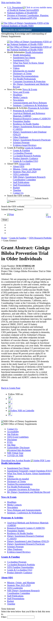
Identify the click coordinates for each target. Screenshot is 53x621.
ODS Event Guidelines (18, 437)
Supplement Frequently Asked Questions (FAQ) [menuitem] (29, 471)
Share (4, 220)
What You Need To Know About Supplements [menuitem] (28, 473)
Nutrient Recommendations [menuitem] (25, 76)
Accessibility (13, 431)
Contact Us (12, 429)
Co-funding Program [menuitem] (22, 153)
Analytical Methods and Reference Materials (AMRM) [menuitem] (29, 114)
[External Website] (19, 450)
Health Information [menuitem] (22, 55)
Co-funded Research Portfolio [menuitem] (27, 156)
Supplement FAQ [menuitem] (21, 60)
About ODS (24, 163)
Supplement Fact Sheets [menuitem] (24, 57)
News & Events (29, 89)
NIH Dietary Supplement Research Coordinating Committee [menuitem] (29, 178)
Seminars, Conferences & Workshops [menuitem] (30, 105)
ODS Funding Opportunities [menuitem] (20, 567)
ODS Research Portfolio (40, 238)
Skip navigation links (11, 2)
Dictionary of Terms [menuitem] (22, 73)
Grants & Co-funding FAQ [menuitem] (25, 161)
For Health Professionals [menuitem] (24, 79)
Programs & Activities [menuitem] (23, 110)
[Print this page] (10, 214)
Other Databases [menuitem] (20, 137)
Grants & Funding (33, 148)
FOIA (10, 442)
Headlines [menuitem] (17, 94)
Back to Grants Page (10, 388)
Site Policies (12, 434)
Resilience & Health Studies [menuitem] (26, 124)
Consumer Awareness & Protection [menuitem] (29, 81)
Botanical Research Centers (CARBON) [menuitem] (32, 118)
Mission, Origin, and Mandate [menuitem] (27, 169)
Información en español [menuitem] (24, 71)
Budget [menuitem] (16, 187)
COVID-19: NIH (15, 455)
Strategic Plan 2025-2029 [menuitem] (25, 171)
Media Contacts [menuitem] (20, 97)
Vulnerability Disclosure (18, 447)
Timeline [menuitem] (17, 190)
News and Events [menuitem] (21, 92)
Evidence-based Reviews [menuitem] (24, 145)
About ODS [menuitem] (18, 166)
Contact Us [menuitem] (18, 193)
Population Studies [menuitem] (21, 121)
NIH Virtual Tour (15, 453)
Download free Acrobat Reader (16, 460)
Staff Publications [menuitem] (21, 182)
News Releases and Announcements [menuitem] (24, 510)
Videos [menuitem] (16, 68)
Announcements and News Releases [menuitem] (30, 102)
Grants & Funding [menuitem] (21, 150)
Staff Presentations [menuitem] (21, 185)
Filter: (4, 617)
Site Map (11, 445)
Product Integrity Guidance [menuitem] (25, 158)
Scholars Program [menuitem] (21, 142)
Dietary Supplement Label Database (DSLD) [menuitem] (28, 541)
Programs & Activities (38, 108)
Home (4, 238)
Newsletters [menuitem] (18, 100)
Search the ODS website (18, 195)
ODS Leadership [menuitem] (21, 174)
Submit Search (41, 198)
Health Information (34, 52)
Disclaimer (12, 439)
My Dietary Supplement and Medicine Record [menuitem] (28, 492)
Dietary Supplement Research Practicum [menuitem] (31, 140)
